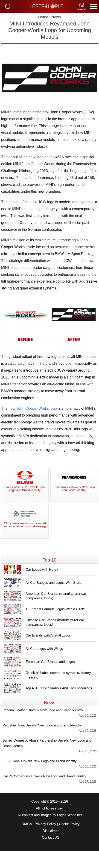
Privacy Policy (45, 824)
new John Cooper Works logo (33, 408)
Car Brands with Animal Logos (48, 635)
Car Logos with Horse (42, 569)
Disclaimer (51, 831)
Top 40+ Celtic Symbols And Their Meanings (59, 688)
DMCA (27, 824)
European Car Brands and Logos (50, 662)
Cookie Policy (69, 824)
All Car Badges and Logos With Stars (53, 582)
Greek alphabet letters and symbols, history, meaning (59, 675)
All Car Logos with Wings (44, 649)
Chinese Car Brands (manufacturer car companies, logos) (55, 622)
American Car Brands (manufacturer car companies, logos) (56, 596)
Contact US (50, 837)
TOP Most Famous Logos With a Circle (55, 609)
